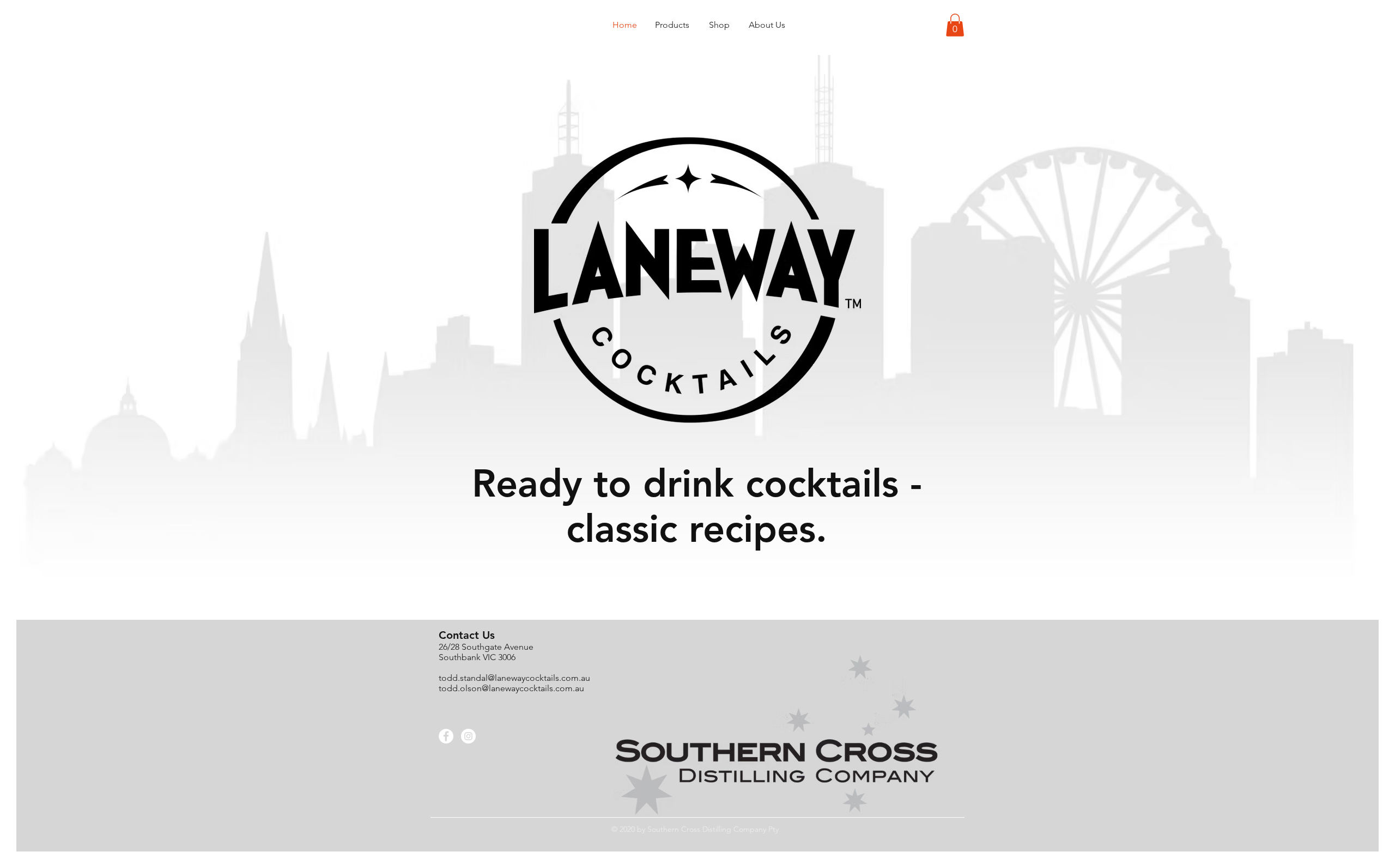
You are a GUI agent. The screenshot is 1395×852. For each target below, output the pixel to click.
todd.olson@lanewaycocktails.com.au (511, 688)
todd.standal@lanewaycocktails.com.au (514, 678)
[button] (955, 25)
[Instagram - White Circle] (468, 736)
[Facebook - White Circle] (446, 736)
